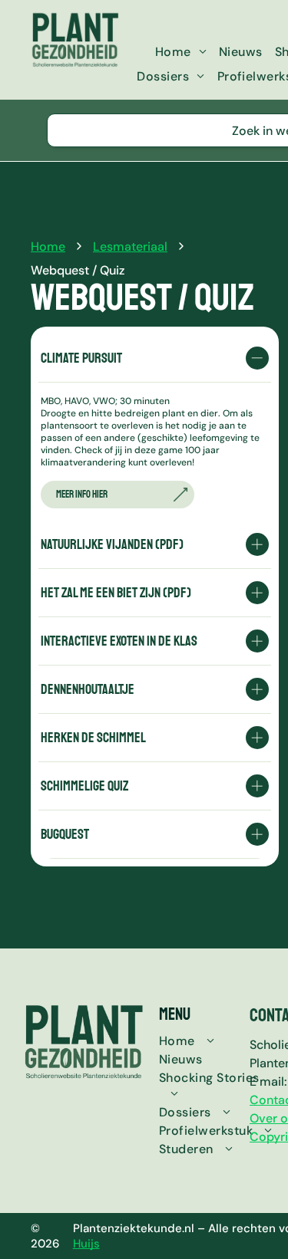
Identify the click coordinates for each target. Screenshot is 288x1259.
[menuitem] (181, 52)
